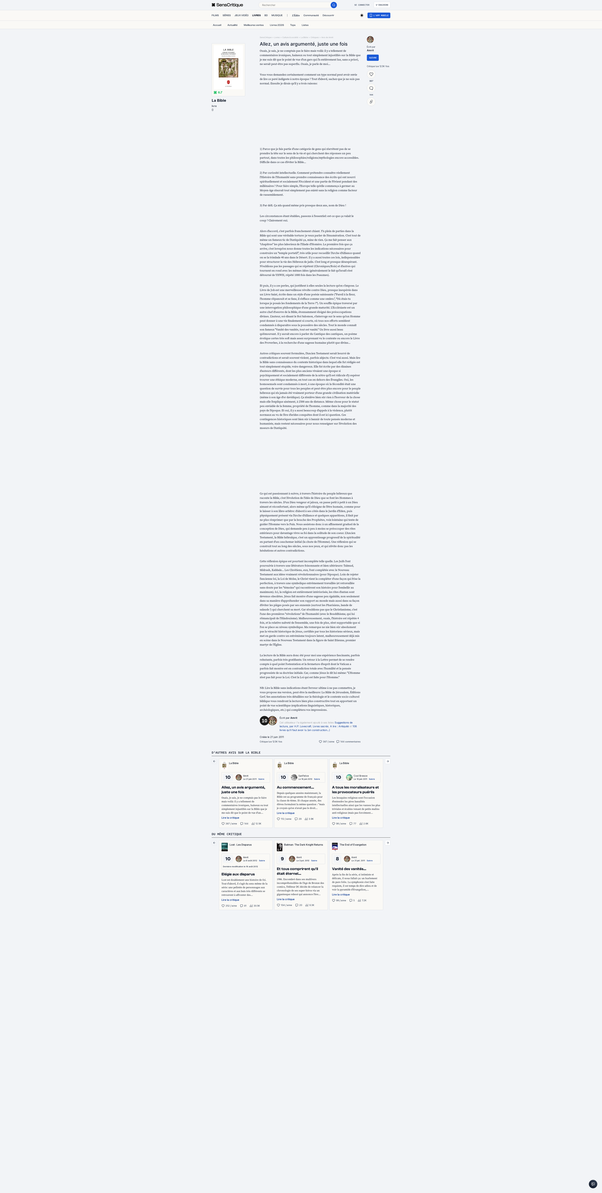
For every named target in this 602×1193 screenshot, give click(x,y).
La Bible (219, 100)
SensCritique (266, 37)
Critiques (315, 37)
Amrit (293, 717)
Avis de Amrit (327, 37)
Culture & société (290, 37)
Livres (277, 37)
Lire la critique (230, 817)
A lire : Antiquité (339, 726)
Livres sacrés (320, 726)
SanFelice (303, 775)
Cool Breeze (360, 775)
